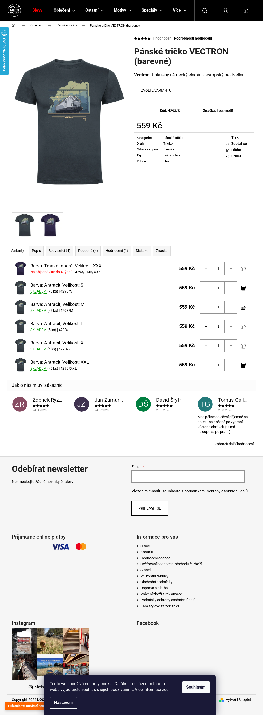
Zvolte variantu (156, 90)
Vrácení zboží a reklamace (161, 594)
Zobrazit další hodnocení (234, 444)
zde (165, 689)
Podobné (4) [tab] (88, 251)
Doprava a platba (154, 588)
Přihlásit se (149, 508)
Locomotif (225, 111)
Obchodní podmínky (156, 582)
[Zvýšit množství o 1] (230, 268)
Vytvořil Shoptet (238, 700)
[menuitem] (38, 10)
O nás (145, 546)
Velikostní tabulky (154, 576)
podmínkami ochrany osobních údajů (216, 491)
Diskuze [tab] (142, 251)
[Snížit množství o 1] (206, 268)
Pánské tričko (173, 138)
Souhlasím (196, 687)
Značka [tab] (162, 251)
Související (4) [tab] (59, 251)
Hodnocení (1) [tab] (117, 251)
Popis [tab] (36, 251)
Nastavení (63, 702)
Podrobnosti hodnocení (193, 38)
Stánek (146, 570)
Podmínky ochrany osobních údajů (167, 600)
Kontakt (146, 552)
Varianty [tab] (17, 251)
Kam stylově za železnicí (159, 606)
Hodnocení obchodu (156, 558)
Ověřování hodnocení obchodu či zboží (171, 564)
